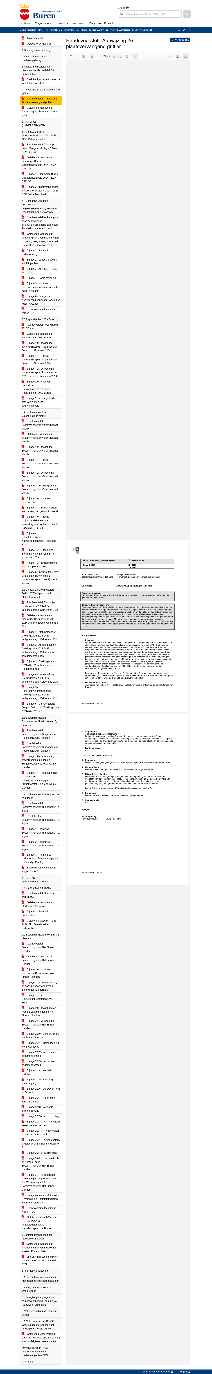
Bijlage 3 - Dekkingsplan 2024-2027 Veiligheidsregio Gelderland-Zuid (38, 665)
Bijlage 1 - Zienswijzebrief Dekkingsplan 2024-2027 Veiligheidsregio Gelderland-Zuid (40, 636)
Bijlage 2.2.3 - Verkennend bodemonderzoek (39, 1063)
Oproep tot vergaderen (39, 43)
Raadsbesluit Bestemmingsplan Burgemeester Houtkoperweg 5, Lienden (40, 747)
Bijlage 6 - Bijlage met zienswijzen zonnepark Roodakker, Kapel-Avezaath (41, 300)
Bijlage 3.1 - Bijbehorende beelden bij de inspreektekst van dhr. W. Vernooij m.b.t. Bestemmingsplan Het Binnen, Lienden (39, 1182)
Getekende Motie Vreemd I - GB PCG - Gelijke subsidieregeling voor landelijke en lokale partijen (41, 1338)
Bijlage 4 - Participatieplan (41, 278)
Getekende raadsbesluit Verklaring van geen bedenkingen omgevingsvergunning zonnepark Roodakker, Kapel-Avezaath (40, 239)
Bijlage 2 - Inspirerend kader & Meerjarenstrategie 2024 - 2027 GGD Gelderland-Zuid (40, 191)
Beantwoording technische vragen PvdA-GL (39, 869)
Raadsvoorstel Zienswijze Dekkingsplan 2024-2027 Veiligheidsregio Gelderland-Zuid (40, 606)
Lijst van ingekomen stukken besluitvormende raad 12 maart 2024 (40, 1260)
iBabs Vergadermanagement (156, 1371)
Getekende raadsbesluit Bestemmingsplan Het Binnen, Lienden (38, 960)
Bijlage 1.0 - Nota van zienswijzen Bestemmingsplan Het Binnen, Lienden (41, 973)
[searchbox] (150, 14)
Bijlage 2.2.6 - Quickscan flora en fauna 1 (41, 1090)
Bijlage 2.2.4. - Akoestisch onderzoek (38, 1072)
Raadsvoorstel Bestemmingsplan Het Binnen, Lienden (38, 947)
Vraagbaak (95, 23)
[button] (187, 14)
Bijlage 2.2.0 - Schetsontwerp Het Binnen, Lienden (40, 1035)
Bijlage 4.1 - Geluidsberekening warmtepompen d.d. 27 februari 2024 (39, 539)
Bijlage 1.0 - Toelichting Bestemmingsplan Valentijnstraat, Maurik (40, 451)
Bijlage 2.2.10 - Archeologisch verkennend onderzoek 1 (41, 1123)
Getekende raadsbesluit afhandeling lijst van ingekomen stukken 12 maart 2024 (39, 1248)
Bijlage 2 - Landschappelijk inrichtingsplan (39, 261)
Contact (108, 23)
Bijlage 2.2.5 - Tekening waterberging (37, 1081)
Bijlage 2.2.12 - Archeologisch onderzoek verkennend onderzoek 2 (41, 1144)
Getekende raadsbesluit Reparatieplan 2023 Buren (37, 336)
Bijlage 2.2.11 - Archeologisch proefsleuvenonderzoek (41, 1132)
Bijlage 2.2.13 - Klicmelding (41, 1152)
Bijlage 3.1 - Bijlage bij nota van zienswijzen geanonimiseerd (40, 509)
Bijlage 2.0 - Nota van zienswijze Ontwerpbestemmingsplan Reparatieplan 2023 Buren (36, 387)
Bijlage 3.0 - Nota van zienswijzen (36, 500)
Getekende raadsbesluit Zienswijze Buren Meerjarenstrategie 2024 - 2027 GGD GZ (39, 163)
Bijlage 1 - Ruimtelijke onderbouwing (36, 252)
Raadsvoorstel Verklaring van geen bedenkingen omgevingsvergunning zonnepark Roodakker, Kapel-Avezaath (40, 223)
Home (40, 30)
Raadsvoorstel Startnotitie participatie (38, 895)
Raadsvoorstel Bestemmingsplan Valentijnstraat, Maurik (40, 425)
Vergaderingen (43, 23)
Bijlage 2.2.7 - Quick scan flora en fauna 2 (38, 1100)
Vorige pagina (182, 40)
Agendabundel (34, 38)
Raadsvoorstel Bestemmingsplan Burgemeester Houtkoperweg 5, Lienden (40, 734)
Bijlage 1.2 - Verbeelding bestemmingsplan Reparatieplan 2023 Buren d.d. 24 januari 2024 (39, 372)
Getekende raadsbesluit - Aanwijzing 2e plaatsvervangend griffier (40, 111)
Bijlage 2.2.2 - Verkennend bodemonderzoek (39, 1054)
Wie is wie (78, 23)
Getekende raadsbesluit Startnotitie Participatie (37, 904)
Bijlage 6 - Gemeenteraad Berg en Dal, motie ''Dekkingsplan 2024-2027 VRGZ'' (40, 707)
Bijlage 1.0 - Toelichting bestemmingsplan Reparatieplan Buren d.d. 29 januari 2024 (39, 347)
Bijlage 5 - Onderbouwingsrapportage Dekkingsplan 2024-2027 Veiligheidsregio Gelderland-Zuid (40, 693)
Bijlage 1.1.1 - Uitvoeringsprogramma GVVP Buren (38, 999)
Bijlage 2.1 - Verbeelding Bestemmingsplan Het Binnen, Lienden (38, 1025)
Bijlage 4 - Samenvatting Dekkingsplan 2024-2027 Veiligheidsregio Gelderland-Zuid (40, 678)
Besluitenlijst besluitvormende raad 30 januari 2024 (41, 81)
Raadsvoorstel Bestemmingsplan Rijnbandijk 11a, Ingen (41, 807)
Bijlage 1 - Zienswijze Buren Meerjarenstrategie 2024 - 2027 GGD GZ (40, 178)
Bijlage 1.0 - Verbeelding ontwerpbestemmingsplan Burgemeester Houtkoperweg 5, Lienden (39, 762)
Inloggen (183, 1371)
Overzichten (61, 23)
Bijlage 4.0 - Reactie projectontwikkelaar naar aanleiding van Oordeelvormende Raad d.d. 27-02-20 (40, 522)
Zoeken (122, 8)
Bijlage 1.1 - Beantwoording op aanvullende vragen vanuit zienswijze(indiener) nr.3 (39, 986)
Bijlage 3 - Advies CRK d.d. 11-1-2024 (39, 271)
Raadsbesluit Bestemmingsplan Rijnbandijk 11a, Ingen (41, 820)
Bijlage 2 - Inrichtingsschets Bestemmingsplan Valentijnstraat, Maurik (40, 489)
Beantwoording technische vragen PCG (39, 311)
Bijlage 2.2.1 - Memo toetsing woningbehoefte (40, 1045)
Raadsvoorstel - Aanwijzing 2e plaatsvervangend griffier (39, 100)
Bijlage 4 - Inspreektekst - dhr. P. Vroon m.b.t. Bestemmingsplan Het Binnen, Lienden (40, 1199)
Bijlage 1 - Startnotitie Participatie (36, 913)
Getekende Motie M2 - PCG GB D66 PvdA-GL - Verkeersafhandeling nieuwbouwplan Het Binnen (39, 1223)
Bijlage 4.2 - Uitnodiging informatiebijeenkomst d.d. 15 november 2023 (38, 554)
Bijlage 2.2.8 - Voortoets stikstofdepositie (37, 1109)
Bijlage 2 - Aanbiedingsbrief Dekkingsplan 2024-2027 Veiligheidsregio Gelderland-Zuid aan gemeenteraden (40, 650)
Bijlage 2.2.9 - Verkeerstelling (42, 1116)
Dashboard (26, 23)
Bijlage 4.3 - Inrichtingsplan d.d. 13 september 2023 (39, 565)
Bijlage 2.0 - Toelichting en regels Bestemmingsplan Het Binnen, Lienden (39, 1012)
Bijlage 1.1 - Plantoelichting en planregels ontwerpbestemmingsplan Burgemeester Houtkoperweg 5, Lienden (39, 780)
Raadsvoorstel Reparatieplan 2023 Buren (40, 326)
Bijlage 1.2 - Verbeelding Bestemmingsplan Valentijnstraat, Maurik (40, 476)
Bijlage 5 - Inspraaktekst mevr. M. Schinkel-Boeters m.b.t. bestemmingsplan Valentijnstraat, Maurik (41, 578)
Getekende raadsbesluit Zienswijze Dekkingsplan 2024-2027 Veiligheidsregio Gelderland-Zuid (40, 621)
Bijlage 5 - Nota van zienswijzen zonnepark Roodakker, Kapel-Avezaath (41, 287)
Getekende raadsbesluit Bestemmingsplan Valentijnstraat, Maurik (40, 438)
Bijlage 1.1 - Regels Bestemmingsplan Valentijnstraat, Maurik (40, 464)
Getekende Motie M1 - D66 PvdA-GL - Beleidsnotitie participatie (39, 924)
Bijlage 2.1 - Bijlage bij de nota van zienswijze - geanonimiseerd (38, 402)
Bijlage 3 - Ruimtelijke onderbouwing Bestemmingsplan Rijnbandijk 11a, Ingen (40, 858)
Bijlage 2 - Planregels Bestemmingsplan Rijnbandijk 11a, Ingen (41, 846)
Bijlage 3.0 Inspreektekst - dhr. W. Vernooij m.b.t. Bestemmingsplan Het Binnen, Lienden (41, 1164)
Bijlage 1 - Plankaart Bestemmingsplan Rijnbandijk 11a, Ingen (41, 833)
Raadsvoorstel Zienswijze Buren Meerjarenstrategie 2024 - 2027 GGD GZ (39, 148)
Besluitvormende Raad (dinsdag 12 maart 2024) (81, 30)
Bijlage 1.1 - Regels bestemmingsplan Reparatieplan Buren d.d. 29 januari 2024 (39, 360)
